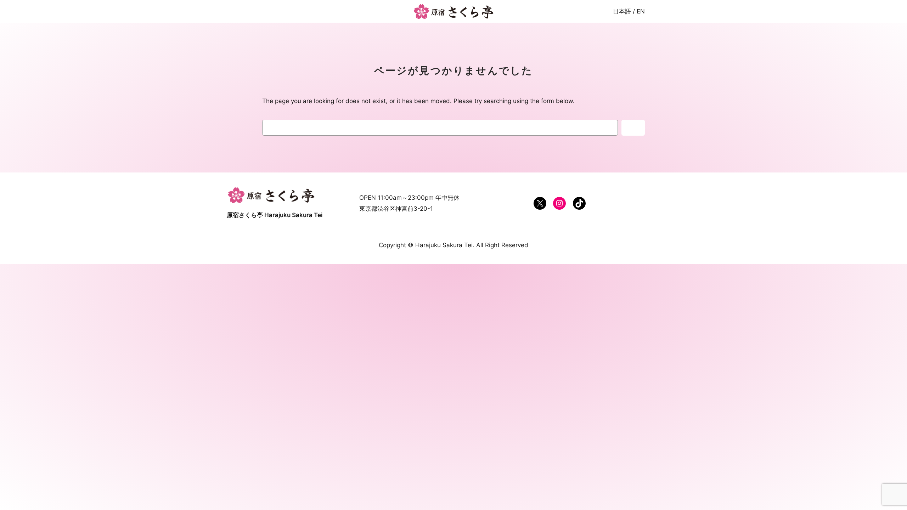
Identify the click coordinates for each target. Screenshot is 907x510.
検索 (633, 127)
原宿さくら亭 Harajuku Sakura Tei (274, 215)
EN (641, 11)
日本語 (622, 11)
